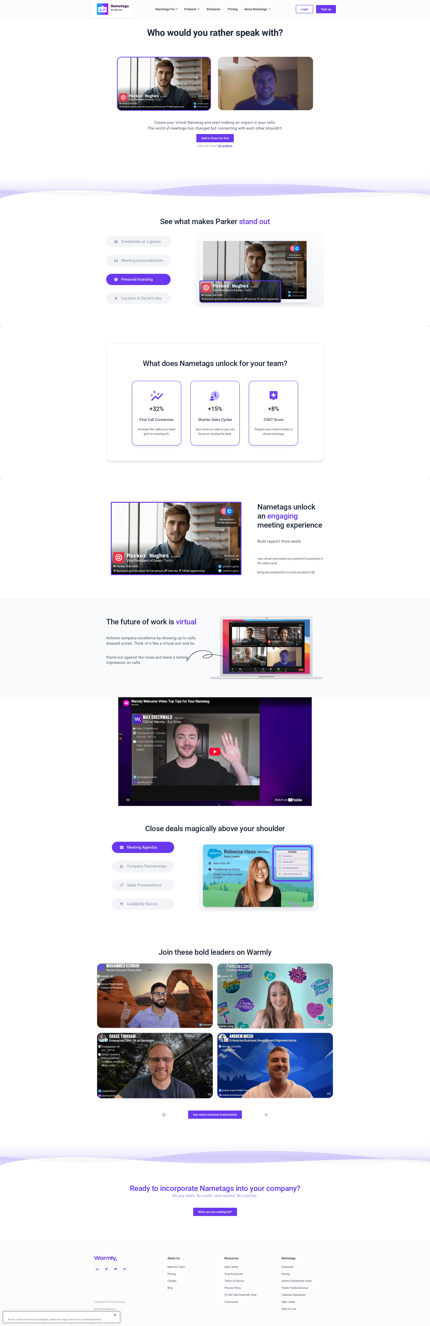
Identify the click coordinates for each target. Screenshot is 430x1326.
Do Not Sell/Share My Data (240, 1294)
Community (231, 1301)
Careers (171, 1280)
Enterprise (213, 9)
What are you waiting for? (215, 1212)
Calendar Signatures (294, 1294)
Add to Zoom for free (215, 138)
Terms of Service (234, 1280)
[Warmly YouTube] (115, 1269)
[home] (112, 9)
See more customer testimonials (215, 1114)
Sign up (326, 9)
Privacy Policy (232, 1288)
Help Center (231, 1267)
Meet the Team (176, 1267)
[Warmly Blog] (124, 1269)
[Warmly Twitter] (106, 1269)
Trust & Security (233, 1274)
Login (304, 9)
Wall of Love (289, 1309)
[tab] (138, 241)
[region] (61, 1317)
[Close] (115, 1315)
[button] (167, 9)
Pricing (233, 9)
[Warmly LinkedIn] (97, 1269)
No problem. (225, 145)
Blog (170, 1288)
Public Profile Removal (295, 1288)
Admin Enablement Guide (297, 1280)
